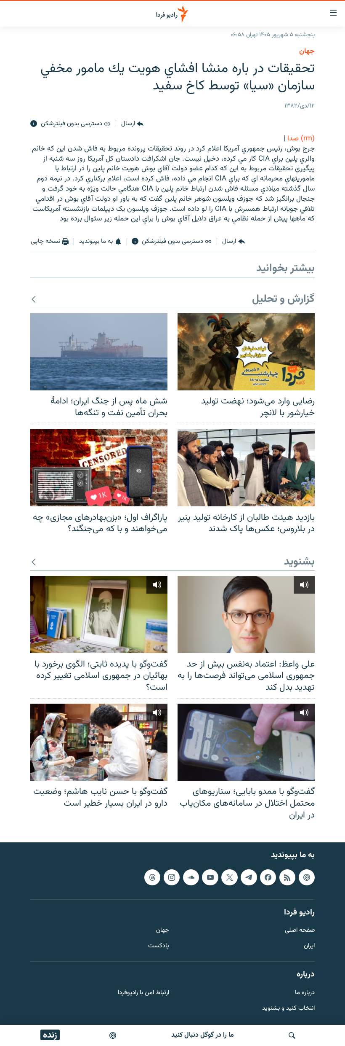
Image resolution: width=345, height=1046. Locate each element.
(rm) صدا (301, 138)
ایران (309, 946)
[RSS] (287, 877)
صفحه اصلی (300, 930)
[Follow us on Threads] (152, 877)
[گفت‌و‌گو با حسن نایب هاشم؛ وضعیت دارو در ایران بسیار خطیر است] (98, 742)
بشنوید (299, 562)
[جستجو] (292, 1035)
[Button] (132, 124)
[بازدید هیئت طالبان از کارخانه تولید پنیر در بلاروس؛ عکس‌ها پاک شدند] (246, 467)
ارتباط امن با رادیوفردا (143, 993)
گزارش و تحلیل (283, 299)
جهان (307, 51)
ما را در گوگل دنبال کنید (202, 1035)
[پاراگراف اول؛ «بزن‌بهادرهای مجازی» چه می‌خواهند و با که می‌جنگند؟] (98, 467)
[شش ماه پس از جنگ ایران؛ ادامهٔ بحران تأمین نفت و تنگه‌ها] (98, 351)
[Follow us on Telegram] (249, 877)
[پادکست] (112, 1035)
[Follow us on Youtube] (210, 877)
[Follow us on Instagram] (172, 877)
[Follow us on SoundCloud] (191, 877)
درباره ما (305, 993)
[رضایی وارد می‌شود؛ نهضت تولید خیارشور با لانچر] (246, 351)
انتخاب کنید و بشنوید (288, 1008)
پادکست (158, 946)
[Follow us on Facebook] (268, 877)
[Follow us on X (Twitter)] (229, 877)
